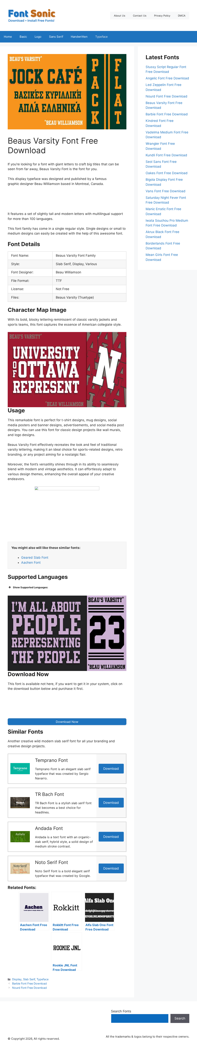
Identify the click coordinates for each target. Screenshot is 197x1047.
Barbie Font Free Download (29, 983)
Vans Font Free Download (165, 191)
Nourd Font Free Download (29, 987)
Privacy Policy (162, 15)
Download (111, 769)
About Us (119, 15)
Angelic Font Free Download (167, 78)
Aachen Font (31, 562)
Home (8, 36)
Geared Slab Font (34, 557)
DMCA (181, 15)
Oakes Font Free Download (167, 173)
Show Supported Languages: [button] (30, 587)
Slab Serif (29, 979)
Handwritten (79, 36)
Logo (38, 36)
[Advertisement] (78, 200)
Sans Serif (56, 36)
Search (179, 1018)
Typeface (101, 36)
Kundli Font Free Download (166, 155)
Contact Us (139, 15)
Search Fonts (121, 1011)
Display (17, 979)
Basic (23, 36)
